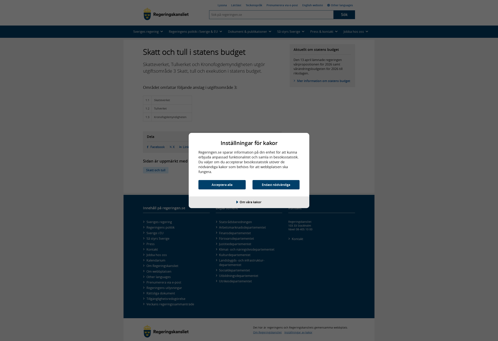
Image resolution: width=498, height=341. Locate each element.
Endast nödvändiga (276, 185)
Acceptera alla (222, 185)
